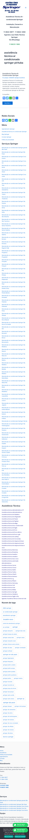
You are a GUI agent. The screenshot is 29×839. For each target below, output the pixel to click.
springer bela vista (20, 630)
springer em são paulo (10, 654)
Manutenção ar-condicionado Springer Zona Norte (14, 810)
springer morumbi (7, 681)
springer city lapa (7, 647)
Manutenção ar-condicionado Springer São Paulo (13, 804)
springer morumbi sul (8, 685)
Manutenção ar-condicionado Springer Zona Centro (14, 806)
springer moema (18, 678)
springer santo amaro (8, 698)
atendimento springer (9, 615)
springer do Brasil (7, 651)
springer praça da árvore (9, 688)
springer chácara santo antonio (11, 644)
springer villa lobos (8, 733)
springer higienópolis (8, 658)
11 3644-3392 (4, 779)
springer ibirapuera (8, 661)
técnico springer (8, 737)
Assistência (3, 752)
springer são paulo (9, 702)
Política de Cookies (20, 836)
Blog (1, 760)
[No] (27, 833)
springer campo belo (8, 637)
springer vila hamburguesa (10, 716)
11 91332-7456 (4, 785)
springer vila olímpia (8, 726)
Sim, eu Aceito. (9, 836)
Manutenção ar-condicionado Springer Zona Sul (13, 808)
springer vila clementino (9, 709)
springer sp (20, 698)
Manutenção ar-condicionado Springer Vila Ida (14, 421)
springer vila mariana (8, 719)
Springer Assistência (20, 77)
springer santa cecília (8, 695)
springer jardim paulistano (10, 675)
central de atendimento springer (11, 623)
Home (1, 750)
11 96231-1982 (4, 787)
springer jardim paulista (9, 671)
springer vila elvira (7, 713)
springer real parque (8, 691)
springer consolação (20, 647)
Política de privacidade (8, 139)
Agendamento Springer (8, 129)
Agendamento (4, 756)
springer (15, 627)
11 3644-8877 (4, 777)
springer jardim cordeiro (9, 665)
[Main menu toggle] (25, 7)
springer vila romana (8, 729)
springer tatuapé (7, 706)
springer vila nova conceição (10, 723)
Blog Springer (5, 134)
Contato (2, 758)
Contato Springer (6, 137)
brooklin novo (8, 619)
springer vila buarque (20, 706)
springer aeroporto (8, 630)
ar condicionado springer (10, 612)
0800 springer (7, 608)
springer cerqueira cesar (9, 641)
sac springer (6, 627)
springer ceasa (20, 637)
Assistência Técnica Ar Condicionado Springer (10, 74)
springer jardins (7, 678)
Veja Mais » (8, 103)
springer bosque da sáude (10, 634)
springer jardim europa (9, 668)
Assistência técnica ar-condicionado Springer (14, 131)
